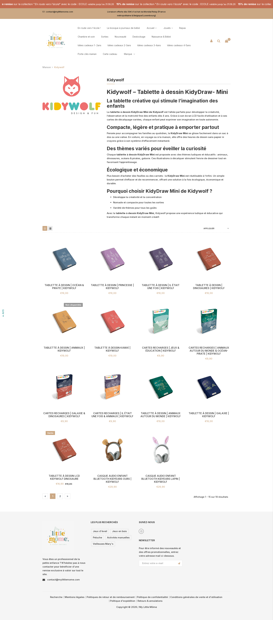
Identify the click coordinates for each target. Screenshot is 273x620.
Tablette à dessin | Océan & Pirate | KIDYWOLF (64, 287)
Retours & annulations (150, 600)
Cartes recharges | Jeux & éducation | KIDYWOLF (160, 349)
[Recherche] (218, 41)
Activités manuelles (118, 537)
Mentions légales (74, 597)
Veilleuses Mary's (103, 543)
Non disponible (73, 305)
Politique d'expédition (122, 600)
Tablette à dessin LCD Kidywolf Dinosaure (64, 477)
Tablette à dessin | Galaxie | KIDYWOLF (209, 415)
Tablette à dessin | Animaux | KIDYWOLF (64, 349)
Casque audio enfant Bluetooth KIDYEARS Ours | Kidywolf (112, 478)
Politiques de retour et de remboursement (111, 597)
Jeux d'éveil (100, 531)
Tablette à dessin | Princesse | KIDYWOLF (112, 287)
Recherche (56, 597)
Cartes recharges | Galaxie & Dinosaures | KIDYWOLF (64, 415)
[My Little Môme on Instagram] (141, 531)
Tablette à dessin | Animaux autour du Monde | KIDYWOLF (160, 415)
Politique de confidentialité (152, 597)
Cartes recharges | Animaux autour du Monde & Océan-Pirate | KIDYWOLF (209, 350)
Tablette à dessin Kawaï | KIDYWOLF (112, 349)
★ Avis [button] (3, 313)
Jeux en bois (119, 531)
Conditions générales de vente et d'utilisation (196, 597)
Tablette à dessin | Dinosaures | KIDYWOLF (209, 287)
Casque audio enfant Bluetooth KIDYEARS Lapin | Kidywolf (160, 478)
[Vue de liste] (50, 228)
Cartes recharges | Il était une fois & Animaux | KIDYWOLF (112, 415)
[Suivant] (67, 496)
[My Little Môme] (55, 41)
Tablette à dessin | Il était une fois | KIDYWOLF (160, 287)
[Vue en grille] (44, 228)
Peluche (97, 537)
